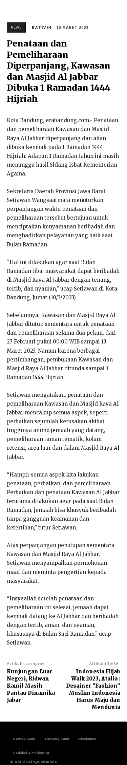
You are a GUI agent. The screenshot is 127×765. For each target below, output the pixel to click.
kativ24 (42, 27)
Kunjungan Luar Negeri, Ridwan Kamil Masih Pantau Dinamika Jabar (31, 685)
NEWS (16, 27)
